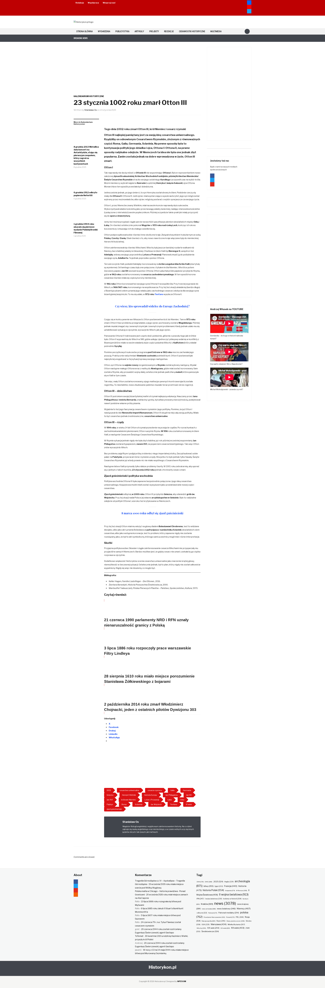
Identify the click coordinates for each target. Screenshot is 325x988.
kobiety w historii (232, 899)
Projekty (154, 31)
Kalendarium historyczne (89, 96)
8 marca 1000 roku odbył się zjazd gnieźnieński (152, 513)
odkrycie (202, 913)
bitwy (209, 886)
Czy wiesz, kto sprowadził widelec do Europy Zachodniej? (152, 306)
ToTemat (139, 936)
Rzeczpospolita (208, 921)
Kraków (207, 904)
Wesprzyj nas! (109, 3)
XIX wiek (213, 928)
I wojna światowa (213, 899)
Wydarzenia (104, 31)
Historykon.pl (162, 967)
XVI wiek (225, 928)
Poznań (230, 917)
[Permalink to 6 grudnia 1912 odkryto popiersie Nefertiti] (86, 182)
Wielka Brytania (236, 924)
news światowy (226, 908)
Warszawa (218, 924)
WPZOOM (181, 981)
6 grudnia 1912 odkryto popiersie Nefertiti (85, 194)
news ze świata (209, 909)
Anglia (229, 882)
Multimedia (216, 31)
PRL (240, 917)
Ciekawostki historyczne (192, 31)
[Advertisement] (152, 765)
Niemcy (243, 908)
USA (205, 924)
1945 (208, 882)
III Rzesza (241, 890)
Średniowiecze (210, 931)
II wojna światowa (233, 894)
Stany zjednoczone (235, 921)
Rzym (221, 921)
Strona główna (84, 31)
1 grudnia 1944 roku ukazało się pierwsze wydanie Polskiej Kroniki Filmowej (86, 228)
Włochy (201, 928)
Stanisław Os (90, 110)
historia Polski (213, 890)
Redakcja (80, 3)
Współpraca (93, 3)
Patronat (212, 913)
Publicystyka (122, 31)
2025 (218, 881)
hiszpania (230, 890)
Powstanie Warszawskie (214, 917)
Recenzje (169, 31)
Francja (230, 886)
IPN (200, 899)
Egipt (219, 886)
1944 (200, 882)
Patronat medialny (228, 913)
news (225, 903)
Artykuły (139, 31)
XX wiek (237, 928)
